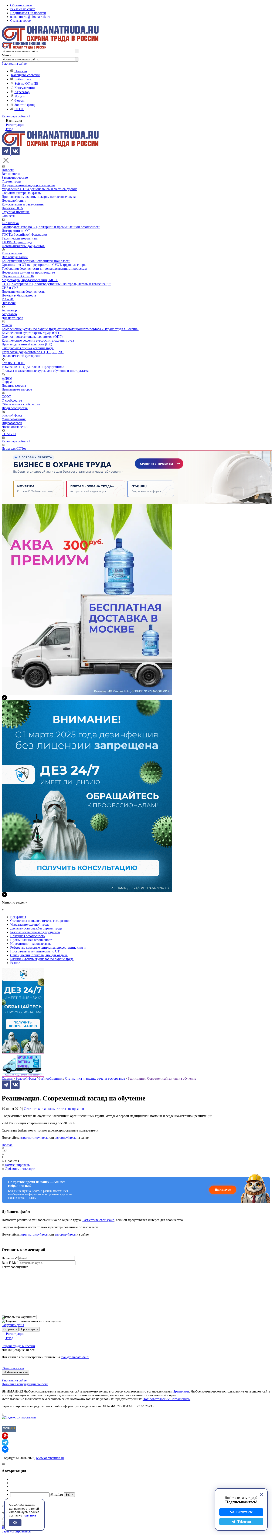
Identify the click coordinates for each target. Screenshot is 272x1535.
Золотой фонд (24, 105)
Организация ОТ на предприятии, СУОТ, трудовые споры (44, 265)
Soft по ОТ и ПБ (26, 83)
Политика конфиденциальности (25, 1384)
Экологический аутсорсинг (21, 356)
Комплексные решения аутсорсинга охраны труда (38, 340)
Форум (19, 100)
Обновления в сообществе (21, 404)
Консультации (24, 88)
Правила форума (14, 385)
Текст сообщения (15, 1267)
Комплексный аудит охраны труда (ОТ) (30, 333)
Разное (15, 963)
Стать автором (20, 20)
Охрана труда (11, 181)
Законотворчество (15, 177)
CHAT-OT (9, 434)
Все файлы (18, 917)
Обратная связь (21, 5)
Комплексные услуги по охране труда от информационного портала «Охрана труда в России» (70, 329)
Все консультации (15, 257)
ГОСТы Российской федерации (24, 234)
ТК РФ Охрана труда (17, 242)
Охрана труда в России (18, 1346)
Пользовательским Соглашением (166, 1399)
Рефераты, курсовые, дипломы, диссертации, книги (48, 947)
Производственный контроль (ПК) (27, 344)
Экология (9, 303)
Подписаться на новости (28, 13)
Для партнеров (12, 318)
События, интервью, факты (21, 193)
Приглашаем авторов (17, 389)
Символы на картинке (19, 1317)
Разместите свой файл (98, 1220)
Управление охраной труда (29, 924)
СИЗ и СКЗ (10, 287)
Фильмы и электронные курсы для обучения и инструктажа (45, 370)
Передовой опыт (14, 200)
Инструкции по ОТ (16, 230)
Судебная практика (16, 212)
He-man (7, 1145)
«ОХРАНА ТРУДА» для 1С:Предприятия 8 (33, 367)
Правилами (181, 1391)
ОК (15, 1522)
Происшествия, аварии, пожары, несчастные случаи (40, 196)
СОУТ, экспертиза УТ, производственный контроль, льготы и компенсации (56, 284)
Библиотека (22, 79)
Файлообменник (14, 419)
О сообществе (12, 400)
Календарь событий (25, 75)
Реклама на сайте (22, 9)
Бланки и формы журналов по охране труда (42, 959)
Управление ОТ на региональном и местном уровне (39, 189)
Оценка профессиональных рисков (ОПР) (32, 336)
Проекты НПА (12, 208)
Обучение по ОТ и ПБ (18, 276)
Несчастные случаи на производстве (28, 272)
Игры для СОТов (14, 448)
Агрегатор (22, 92)
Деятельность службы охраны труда (36, 928)
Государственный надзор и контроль (28, 185)
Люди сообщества (15, 408)
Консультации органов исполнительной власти (36, 261)
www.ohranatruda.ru (50, 1458)
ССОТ (19, 109)
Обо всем (8, 216)
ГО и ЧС (8, 299)
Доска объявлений (15, 427)
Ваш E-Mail (10, 1262)
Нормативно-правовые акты (30, 943)
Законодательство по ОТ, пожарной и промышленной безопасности (51, 227)
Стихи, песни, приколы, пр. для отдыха (39, 955)
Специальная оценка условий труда (28, 348)
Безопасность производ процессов (35, 932)
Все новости (11, 173)
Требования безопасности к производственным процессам (44, 268)
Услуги (19, 96)
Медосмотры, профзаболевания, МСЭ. (30, 280)
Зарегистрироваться (16, 1531)
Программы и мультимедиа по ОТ (35, 951)
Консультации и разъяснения (23, 204)
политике (29, 1515)
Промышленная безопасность (23, 291)
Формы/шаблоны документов (23, 246)
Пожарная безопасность (19, 295)
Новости (20, 71)
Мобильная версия (15, 1372)
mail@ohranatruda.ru (75, 1357)
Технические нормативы (20, 238)
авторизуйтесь (65, 1137)
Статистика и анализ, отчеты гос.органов (54, 1108)
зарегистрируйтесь (34, 1137)
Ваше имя (10, 1258)
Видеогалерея (12, 423)
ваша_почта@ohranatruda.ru (30, 17)
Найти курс (223, 1189)
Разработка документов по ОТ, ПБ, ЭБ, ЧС (33, 352)
